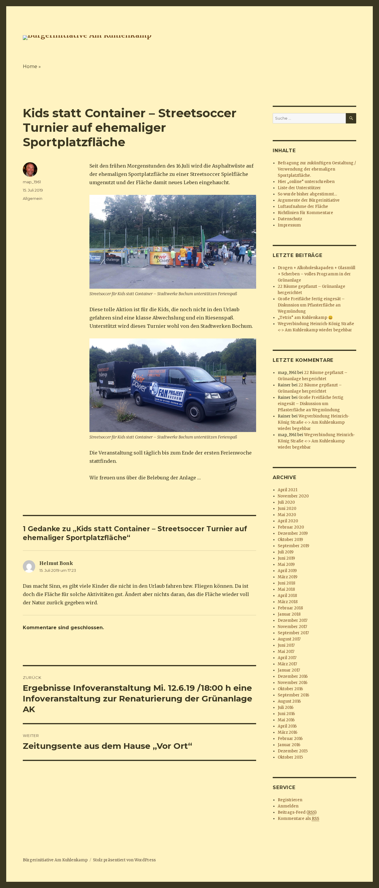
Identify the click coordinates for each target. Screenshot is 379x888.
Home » (32, 66)
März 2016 (287, 732)
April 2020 (288, 521)
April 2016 (287, 726)
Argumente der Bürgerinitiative (309, 200)
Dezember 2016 (293, 676)
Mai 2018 (286, 589)
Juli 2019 (285, 552)
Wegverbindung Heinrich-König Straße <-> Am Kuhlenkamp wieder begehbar (313, 422)
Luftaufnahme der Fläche (303, 206)
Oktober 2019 (290, 539)
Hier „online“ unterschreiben (306, 181)
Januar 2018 (289, 614)
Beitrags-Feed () (297, 812)
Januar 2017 (289, 670)
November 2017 (292, 626)
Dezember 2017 (292, 620)
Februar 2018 (290, 608)
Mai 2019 (286, 564)
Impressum (289, 225)
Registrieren (290, 799)
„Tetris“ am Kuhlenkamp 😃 (305, 317)
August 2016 (289, 701)
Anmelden (288, 806)
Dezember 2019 (293, 533)
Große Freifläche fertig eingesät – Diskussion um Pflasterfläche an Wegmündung (311, 305)
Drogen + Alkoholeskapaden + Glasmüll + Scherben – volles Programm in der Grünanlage (316, 274)
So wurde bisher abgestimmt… (307, 194)
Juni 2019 (286, 558)
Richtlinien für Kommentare (305, 212)
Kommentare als (298, 818)
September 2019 (293, 545)
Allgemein (32, 198)
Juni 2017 (286, 645)
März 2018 (288, 601)
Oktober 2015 (290, 757)
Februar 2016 (290, 738)
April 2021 (287, 489)
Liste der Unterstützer (299, 187)
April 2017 (287, 657)
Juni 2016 (286, 713)
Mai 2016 (286, 719)
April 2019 (287, 570)
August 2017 (289, 639)
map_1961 (32, 181)
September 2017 (293, 632)
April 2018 (287, 595)
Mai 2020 (287, 514)
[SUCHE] (351, 118)
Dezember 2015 (293, 751)
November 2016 (292, 682)
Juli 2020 (286, 502)
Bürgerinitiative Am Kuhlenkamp (55, 860)
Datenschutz (290, 218)
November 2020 (293, 496)
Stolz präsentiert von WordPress (124, 860)
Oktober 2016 (290, 688)
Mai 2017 (286, 651)
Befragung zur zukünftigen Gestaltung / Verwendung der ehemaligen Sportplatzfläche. (317, 169)
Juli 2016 (285, 707)
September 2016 (293, 695)
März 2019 (287, 576)
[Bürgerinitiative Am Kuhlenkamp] (87, 37)
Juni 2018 (286, 583)
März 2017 (287, 664)
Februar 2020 (291, 527)
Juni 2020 (287, 508)
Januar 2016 (289, 744)
